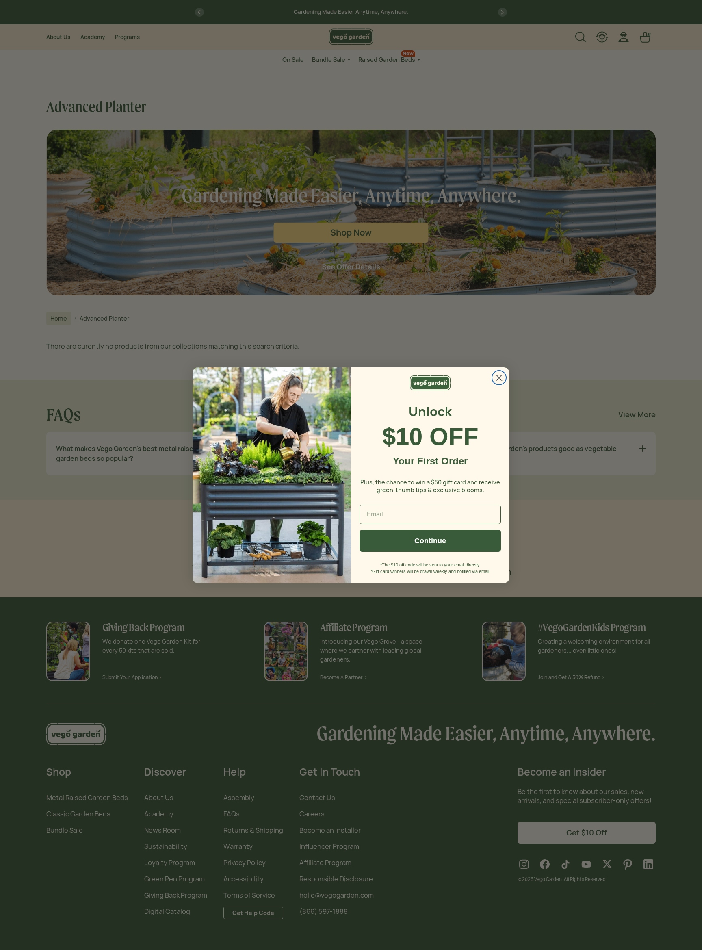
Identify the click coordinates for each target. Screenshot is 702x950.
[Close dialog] (499, 378)
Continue (430, 541)
